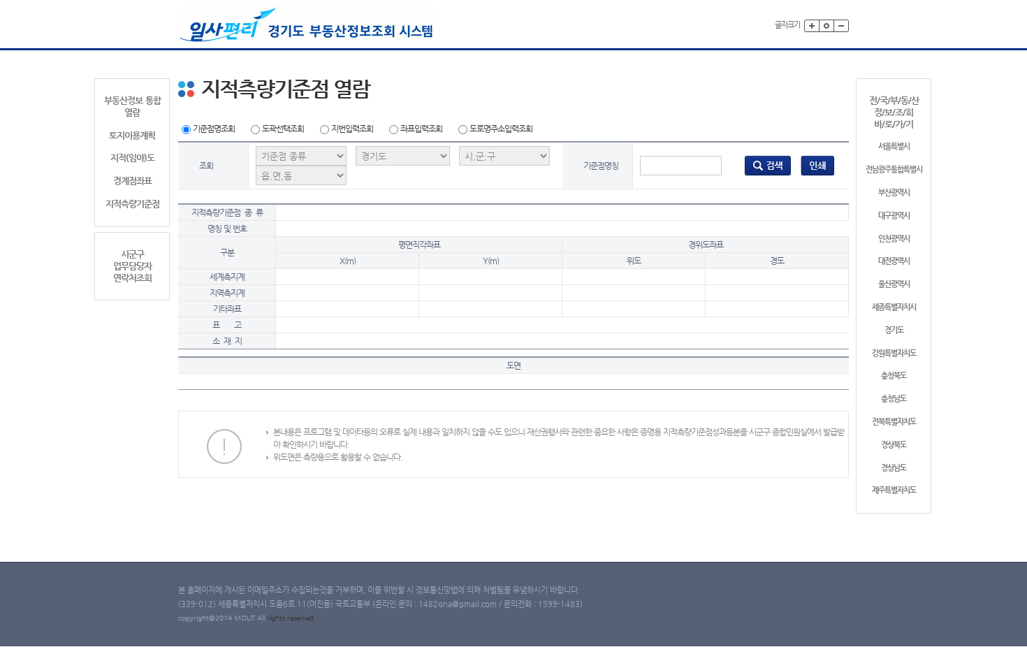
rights (277, 618)
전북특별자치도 (894, 421)
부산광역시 (894, 192)
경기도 (893, 330)
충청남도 (893, 398)
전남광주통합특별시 (894, 169)
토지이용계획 (132, 135)
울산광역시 (894, 284)
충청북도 (893, 375)
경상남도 (893, 467)
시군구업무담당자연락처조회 (132, 266)
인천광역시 (894, 238)
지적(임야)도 (132, 157)
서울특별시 (894, 146)
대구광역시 (894, 215)
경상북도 (893, 444)
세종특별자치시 (894, 307)
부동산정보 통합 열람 (132, 106)
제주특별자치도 (894, 490)
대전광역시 (894, 261)
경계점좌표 (132, 180)
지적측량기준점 (132, 203)
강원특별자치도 (894, 353)
